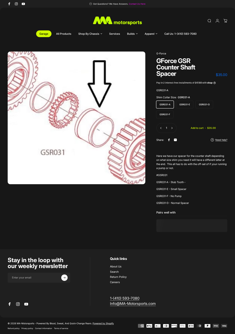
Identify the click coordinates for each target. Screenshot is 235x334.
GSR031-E (184, 104)
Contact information (43, 328)
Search (114, 271)
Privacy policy (27, 328)
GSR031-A (165, 104)
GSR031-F (165, 114)
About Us (115, 266)
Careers (115, 282)
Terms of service (61, 328)
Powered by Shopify (103, 323)
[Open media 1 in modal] (76, 118)
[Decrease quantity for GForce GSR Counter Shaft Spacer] (160, 128)
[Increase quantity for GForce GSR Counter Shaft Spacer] (172, 128)
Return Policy (118, 277)
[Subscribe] (64, 277)
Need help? (221, 139)
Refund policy (14, 328)
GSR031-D (204, 104)
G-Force (161, 53)
